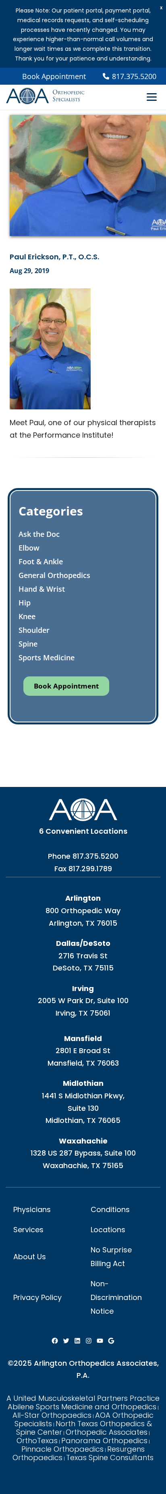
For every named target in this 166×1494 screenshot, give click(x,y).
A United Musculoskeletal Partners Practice (83, 1398)
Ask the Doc (39, 534)
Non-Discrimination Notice (116, 1297)
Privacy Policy (37, 1297)
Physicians (32, 1209)
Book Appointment (54, 76)
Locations (108, 1230)
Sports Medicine (47, 657)
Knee (27, 616)
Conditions (110, 1209)
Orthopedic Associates (106, 1432)
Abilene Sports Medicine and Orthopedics (82, 1407)
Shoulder (34, 630)
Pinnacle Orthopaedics (62, 1449)
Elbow (29, 548)
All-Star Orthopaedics (51, 1415)
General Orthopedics (54, 575)
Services (28, 1230)
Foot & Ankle (41, 561)
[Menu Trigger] (152, 96)
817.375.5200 (95, 856)
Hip (25, 602)
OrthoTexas (37, 1441)
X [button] (161, 8)
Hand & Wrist (42, 589)
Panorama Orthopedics (104, 1441)
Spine (28, 644)
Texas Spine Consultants (110, 1457)
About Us (29, 1257)
